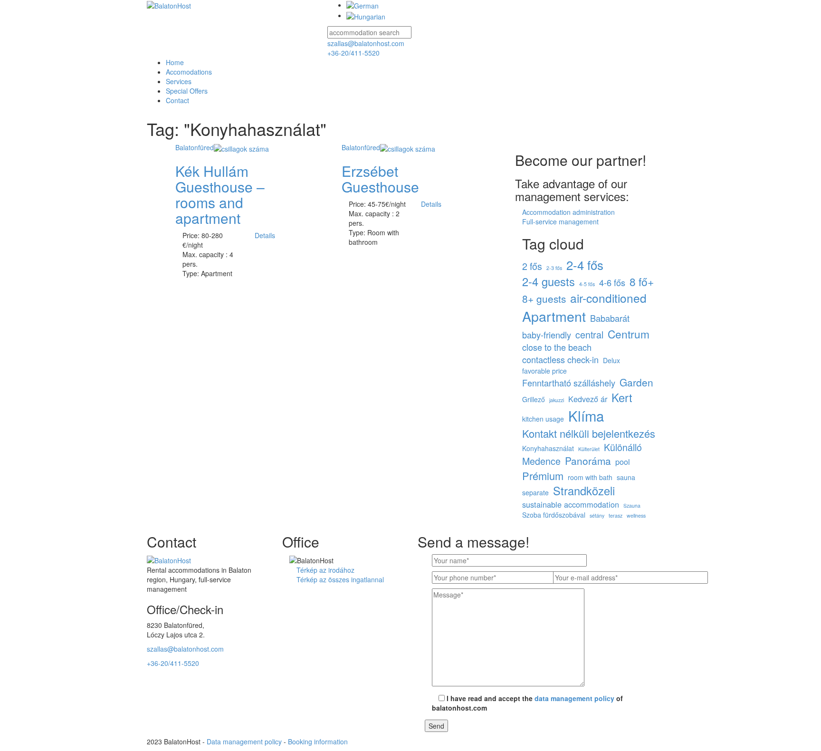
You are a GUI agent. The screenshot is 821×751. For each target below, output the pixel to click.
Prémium (542, 475)
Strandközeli (584, 491)
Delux (611, 360)
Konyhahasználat (548, 448)
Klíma (586, 415)
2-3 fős (554, 267)
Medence (541, 461)
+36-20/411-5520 (353, 53)
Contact (177, 100)
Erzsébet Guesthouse (380, 179)
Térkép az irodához (325, 570)
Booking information (318, 741)
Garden (636, 382)
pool (622, 461)
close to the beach (557, 347)
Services (178, 81)
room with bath (590, 477)
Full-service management (560, 221)
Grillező (533, 399)
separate (535, 492)
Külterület (589, 449)
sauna (626, 477)
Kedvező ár (587, 399)
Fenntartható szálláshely (568, 383)
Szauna (631, 505)
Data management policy (244, 741)
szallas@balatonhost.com (365, 43)
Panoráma (588, 461)
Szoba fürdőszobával (553, 515)
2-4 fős (584, 264)
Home (175, 62)
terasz (615, 515)
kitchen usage (543, 419)
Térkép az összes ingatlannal (340, 579)
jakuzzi (556, 400)
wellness (636, 515)
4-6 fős (612, 283)
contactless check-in (560, 360)
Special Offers (187, 91)
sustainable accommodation (570, 504)
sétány (597, 515)
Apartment (554, 316)
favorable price (544, 371)
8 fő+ (642, 281)
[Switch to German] (362, 5)
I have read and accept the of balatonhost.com (527, 702)
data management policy (574, 698)
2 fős (532, 266)
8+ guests (544, 299)
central (589, 334)
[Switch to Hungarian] (365, 15)
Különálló (623, 447)
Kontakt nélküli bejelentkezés (588, 433)
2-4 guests (548, 281)
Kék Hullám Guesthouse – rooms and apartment (220, 194)
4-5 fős (587, 284)
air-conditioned (608, 298)
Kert (621, 397)
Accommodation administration (568, 212)
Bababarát (610, 318)
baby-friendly (546, 335)
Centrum (628, 333)
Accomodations (189, 72)
